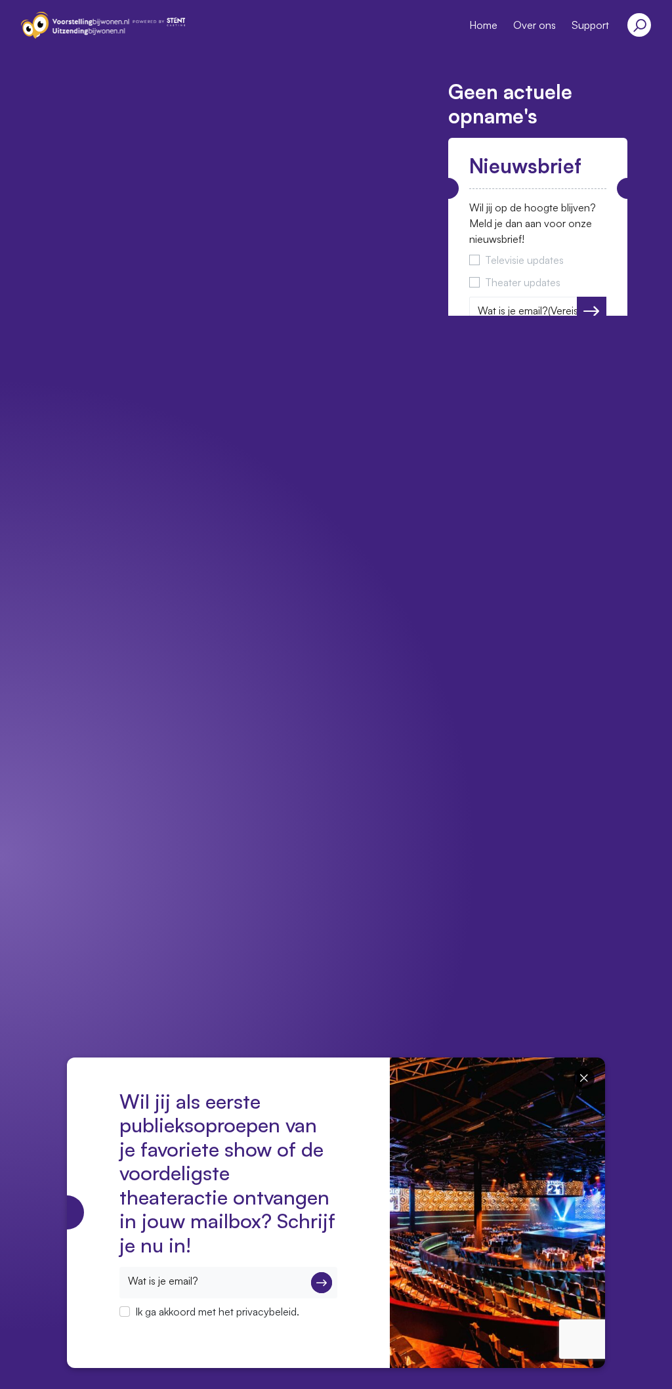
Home (483, 25)
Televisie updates (524, 260)
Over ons (534, 25)
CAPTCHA (144, 1328)
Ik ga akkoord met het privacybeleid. (217, 1311)
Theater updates (522, 282)
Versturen (591, 311)
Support (590, 25)
